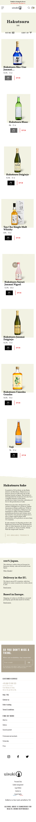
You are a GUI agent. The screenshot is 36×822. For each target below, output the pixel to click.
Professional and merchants (10, 736)
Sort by (26, 33)
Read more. (7, 588)
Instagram (8, 756)
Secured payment (7, 730)
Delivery (5, 725)
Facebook (18, 756)
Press (4, 746)
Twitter (27, 756)
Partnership (6, 741)
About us (5, 720)
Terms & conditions (8, 709)
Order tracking (7, 704)
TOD (29, 800)
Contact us (6, 700)
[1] (32, 7)
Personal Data (18, 781)
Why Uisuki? (7, 571)
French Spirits (18, 794)
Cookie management (18, 785)
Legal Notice (18, 788)
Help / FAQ (6, 695)
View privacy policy (21, 667)
